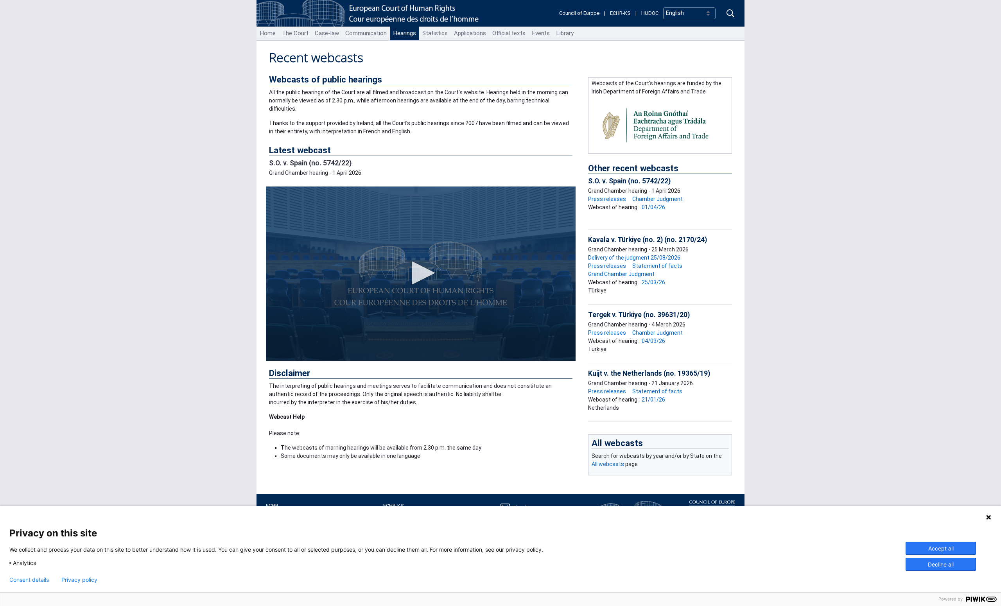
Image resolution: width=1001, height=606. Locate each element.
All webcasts (617, 443)
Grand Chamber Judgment (621, 274)
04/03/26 (653, 341)
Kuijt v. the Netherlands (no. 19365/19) (649, 373)
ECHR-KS (620, 13)
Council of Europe (579, 13)
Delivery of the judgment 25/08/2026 (634, 258)
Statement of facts (657, 266)
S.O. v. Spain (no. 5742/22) (310, 163)
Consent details (29, 580)
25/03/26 (653, 282)
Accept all (941, 548)
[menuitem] (268, 33)
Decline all (941, 564)
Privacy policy (79, 580)
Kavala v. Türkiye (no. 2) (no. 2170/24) (647, 240)
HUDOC (649, 13)
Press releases (607, 199)
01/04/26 (653, 207)
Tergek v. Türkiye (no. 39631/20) (639, 315)
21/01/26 (653, 399)
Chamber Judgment (657, 199)
